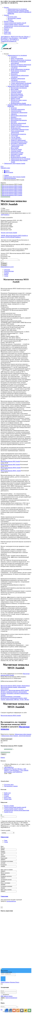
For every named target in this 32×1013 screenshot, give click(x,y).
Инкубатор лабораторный (18, 123)
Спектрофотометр (16, 138)
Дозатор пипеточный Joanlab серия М (15, 23)
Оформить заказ (5, 168)
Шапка (3, 848)
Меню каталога (5, 873)
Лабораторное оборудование (23, 734)
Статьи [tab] (6, 276)
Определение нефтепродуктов (20, 129)
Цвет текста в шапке (7, 869)
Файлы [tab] (6, 274)
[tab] (13, 837)
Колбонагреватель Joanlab (18, 103)
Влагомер (14, 121)
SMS (2, 996)
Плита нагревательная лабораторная (17, 131)
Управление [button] (4, 896)
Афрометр (14, 114)
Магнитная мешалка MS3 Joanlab (10, 461)
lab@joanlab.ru (5, 214)
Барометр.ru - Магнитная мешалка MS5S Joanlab (15, 690)
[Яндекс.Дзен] (25, 1010)
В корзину (4, 864)
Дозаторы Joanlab (16, 92)
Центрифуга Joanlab (17, 97)
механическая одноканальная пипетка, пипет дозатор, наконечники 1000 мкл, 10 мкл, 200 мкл (15, 698)
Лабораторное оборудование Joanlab (18, 10)
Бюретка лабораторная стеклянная (21, 60)
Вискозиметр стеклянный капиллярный (18, 62)
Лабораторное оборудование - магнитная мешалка (16, 735)
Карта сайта (7, 33)
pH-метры (14, 108)
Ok (1, 1009)
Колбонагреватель (16, 125)
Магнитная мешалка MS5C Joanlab (11, 470)
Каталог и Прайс (9, 21)
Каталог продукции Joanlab (9, 232)
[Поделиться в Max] (6, 1010)
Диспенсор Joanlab (16, 91)
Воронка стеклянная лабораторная (21, 64)
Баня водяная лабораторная (19, 115)
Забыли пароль (8, 996)
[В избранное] (21, 1010)
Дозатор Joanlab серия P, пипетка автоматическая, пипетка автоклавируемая (16, 25)
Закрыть (3, 754)
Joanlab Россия (8, 27)
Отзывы (6, 30)
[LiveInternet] (18, 1010)
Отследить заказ (12, 16)
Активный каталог (6, 879)
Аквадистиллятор (16, 111)
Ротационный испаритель (18, 134)
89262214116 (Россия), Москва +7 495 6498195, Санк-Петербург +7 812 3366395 (15, 37)
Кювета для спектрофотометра (20, 126)
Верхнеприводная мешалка (19, 87)
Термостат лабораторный (18, 140)
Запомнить (5, 994)
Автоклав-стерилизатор (18, 109)
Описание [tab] (7, 269)
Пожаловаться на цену (7, 266)
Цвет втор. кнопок (6, 889)
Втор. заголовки (5, 883)
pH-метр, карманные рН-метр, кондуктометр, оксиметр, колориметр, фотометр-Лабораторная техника (14, 693)
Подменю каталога (6, 876)
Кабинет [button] (6, 15)
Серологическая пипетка (18, 81)
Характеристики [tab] (9, 271)
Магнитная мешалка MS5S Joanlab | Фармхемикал (15, 685)
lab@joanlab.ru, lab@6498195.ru (10, 39)
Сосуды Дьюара (15, 137)
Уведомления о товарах (14, 18)
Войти (2, 997)
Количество (4, 258)
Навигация (4, 858)
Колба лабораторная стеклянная (20, 69)
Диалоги (10, 19)
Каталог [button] (6, 7)
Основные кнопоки (6, 886)
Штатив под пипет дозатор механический (19, 100)
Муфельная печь (15, 128)
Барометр (13, 117)
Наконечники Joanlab (17, 95)
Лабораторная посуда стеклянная (17, 9)
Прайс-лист (7, 32)
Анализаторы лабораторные (19, 112)
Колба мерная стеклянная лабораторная (18, 71)
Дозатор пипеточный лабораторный (17, 145)
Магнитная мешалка (17, 94)
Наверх (3, 757)
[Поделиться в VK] (10, 1010)
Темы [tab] (5, 840)
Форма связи (8, 799)
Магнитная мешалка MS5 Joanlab (10, 464)
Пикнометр (14, 74)
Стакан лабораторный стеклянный (21, 83)
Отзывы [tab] (6, 272)
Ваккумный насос (16, 118)
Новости (6, 29)
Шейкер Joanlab (15, 98)
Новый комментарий (6, 739)
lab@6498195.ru (5, 36)
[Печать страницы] (29, 1010)
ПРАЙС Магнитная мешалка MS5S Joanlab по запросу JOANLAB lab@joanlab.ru (14, 236)
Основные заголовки (7, 861)
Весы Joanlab (14, 89)
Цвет (2, 846)
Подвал (3, 851)
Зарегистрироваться (11, 997)
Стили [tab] (6, 842)
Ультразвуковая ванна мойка (19, 142)
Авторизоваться (11, 901)
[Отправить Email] (14, 1010)
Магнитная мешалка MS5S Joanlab (11, 467)
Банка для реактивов (17, 58)
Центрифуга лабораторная (18, 143)
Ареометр (14, 57)
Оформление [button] (5, 837)
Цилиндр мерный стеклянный (20, 84)
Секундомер (14, 135)
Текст (2, 854)
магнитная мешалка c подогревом (10, 696)
